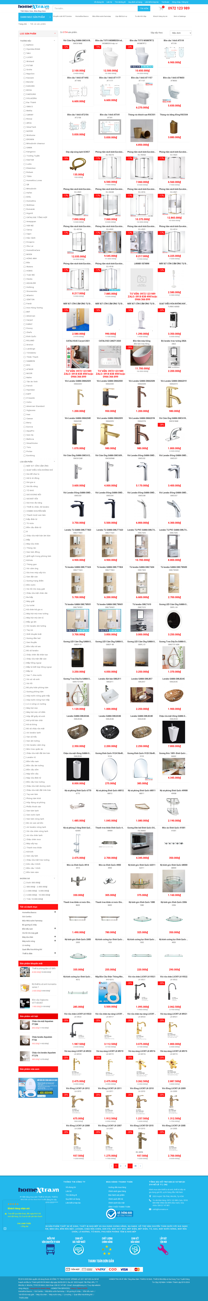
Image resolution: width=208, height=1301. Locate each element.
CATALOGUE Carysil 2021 (78, 341)
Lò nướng (26, 945)
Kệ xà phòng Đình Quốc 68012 (110, 790)
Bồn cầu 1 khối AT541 (110, 115)
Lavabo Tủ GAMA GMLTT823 (78, 530)
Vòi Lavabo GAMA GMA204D (78, 418)
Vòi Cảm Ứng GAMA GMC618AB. (78, 40)
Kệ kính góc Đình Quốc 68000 (173, 865)
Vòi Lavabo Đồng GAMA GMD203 (78, 493)
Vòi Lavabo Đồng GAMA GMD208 (142, 493)
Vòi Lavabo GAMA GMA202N (142, 381)
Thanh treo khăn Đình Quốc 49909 (111, 828)
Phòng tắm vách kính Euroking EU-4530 (113, 226)
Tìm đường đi (120, 2)
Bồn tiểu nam (27, 929)
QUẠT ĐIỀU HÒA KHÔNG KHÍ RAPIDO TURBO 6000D (183, 304)
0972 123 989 (179, 8)
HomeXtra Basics (29, 912)
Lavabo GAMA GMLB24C (173, 679)
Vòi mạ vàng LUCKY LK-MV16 (141, 1051)
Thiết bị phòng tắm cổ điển (44, 968)
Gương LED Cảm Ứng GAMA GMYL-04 (176, 604)
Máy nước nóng (28, 941)
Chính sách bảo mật (116, 1203)
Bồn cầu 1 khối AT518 (174, 40)
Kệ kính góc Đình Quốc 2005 (78, 939)
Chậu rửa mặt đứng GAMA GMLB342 (80, 753)
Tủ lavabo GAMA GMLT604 (141, 567)
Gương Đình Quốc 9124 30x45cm (110, 753)
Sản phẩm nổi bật (29, 1016)
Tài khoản (165, 2)
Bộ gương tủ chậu (29, 925)
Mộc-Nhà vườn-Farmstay (32, 921)
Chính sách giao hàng (117, 1191)
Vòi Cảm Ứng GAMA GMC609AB (109, 455)
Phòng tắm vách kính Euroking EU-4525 (177, 152)
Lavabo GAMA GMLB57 (141, 679)
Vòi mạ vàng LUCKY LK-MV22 (77, 1051)
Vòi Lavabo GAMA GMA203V (110, 418)
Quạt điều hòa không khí (32, 949)
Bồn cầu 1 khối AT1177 (109, 78)
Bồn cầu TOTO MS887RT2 (142, 40)
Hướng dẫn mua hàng (117, 1187)
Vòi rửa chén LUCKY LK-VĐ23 (77, 1014)
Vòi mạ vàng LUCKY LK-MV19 (109, 1051)
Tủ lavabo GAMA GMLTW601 (110, 604)
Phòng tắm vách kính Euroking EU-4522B (114, 189)
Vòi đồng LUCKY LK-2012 (78, 1088)
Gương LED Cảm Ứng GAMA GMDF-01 (80, 641)
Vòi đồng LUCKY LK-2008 (78, 1125)
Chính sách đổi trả (115, 1199)
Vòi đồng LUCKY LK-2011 (110, 1088)
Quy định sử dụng (135, 2)
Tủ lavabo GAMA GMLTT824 (110, 567)
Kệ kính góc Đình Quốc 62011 (141, 865)
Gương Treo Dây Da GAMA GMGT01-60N (178, 641)
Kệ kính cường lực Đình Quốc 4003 (175, 939)
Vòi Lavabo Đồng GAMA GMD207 (174, 493)
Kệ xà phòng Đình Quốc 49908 (173, 790)
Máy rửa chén (27, 937)
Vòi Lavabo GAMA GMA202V (78, 381)
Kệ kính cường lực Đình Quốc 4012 (79, 977)
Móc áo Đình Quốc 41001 (173, 828)
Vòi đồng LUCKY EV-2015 (142, 1125)
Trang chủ (22, 24)
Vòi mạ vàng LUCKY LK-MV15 (173, 1051)
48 (135, 1166)
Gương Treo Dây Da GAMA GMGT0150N (81, 679)
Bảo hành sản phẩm (116, 1195)
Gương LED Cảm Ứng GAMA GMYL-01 (144, 641)
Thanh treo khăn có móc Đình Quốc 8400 (114, 902)
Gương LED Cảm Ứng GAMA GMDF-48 (112, 641)
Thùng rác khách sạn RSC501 (141, 115)
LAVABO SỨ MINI (141, 263)
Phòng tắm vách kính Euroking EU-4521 (177, 189)
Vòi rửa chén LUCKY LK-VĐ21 (141, 977)
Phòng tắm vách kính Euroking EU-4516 (145, 189)
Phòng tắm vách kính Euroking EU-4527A (114, 152)
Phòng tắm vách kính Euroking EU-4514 (177, 226)
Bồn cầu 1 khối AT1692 (77, 78)
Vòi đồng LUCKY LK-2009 (174, 1088)
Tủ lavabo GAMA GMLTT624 (78, 567)
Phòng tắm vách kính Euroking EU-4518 (113, 263)
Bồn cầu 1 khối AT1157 (141, 78)
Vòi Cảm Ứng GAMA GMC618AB (173, 418)
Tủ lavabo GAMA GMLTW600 (174, 567)
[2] (140, 1166)
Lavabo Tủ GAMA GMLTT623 (110, 530)
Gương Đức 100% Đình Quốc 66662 (175, 753)
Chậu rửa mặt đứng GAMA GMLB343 (176, 716)
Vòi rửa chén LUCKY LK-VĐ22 (173, 977)
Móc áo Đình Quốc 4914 (78, 865)
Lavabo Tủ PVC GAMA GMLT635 (142, 530)
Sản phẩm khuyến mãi (31, 963)
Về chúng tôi (99, 2)
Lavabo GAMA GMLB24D (141, 716)
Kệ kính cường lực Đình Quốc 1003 (111, 939)
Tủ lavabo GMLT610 (141, 604)
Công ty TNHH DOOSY (78, 1288)
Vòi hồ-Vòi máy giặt (30, 933)
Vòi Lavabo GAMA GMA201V (174, 381)
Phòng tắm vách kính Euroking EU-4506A (82, 263)
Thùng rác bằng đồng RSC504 (174, 115)
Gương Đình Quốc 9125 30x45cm (142, 753)
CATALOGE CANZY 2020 (110, 341)
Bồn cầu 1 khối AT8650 (173, 78)
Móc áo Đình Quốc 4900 (110, 865)
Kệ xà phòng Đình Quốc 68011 (142, 790)
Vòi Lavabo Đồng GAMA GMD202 (142, 455)
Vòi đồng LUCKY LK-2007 (110, 1125)
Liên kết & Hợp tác (152, 2)
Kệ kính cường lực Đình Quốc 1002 (143, 939)
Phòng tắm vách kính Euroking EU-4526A (146, 152)
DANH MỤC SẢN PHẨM (33, 17)
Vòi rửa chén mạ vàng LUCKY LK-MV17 (113, 1014)
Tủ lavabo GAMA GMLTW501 (78, 604)
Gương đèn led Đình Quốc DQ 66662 (144, 828)
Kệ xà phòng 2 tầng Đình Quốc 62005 (80, 828)
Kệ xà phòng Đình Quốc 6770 (78, 790)
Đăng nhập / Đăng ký (180, 2)
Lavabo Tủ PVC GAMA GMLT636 (174, 530)
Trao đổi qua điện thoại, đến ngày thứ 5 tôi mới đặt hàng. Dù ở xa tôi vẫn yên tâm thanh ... (25, 1216)
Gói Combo (27, 917)
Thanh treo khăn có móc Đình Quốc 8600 (82, 902)
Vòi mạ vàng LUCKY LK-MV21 (173, 1014)
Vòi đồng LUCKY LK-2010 (142, 1088)
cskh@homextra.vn (160, 1209)
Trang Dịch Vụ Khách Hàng (39, 1288)
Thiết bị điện (27, 953)
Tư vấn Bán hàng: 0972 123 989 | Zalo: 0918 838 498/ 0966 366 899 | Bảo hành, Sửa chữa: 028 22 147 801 (170, 1202)
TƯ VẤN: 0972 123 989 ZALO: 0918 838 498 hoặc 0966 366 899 (142, 296)
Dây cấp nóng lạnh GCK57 (78, 152)
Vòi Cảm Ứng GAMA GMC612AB (77, 455)
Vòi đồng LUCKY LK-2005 (174, 1125)
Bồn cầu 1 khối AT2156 (77, 115)
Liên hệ (109, 2)
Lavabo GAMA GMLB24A (78, 716)
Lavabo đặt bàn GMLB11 (109, 679)
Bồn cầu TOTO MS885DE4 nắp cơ (110, 40)
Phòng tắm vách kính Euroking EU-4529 (145, 226)
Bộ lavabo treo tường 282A (173, 341)
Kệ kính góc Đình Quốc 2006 (174, 902)
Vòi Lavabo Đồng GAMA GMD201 (174, 455)
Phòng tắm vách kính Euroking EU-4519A (82, 226)
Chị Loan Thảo (24, 1224)
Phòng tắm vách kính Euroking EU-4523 (81, 189)
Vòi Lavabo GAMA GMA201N (142, 418)
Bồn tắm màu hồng (141, 341)
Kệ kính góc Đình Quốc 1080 (142, 902)
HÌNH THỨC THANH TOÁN (119, 1207)
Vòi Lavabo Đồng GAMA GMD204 (110, 493)
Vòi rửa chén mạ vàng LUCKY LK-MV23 (145, 1014)
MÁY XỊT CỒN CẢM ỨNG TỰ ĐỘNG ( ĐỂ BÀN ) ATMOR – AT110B (156, 304)
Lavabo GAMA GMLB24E (110, 716)
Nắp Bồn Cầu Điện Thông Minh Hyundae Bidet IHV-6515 (121, 977)
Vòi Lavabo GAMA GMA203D (110, 381)
